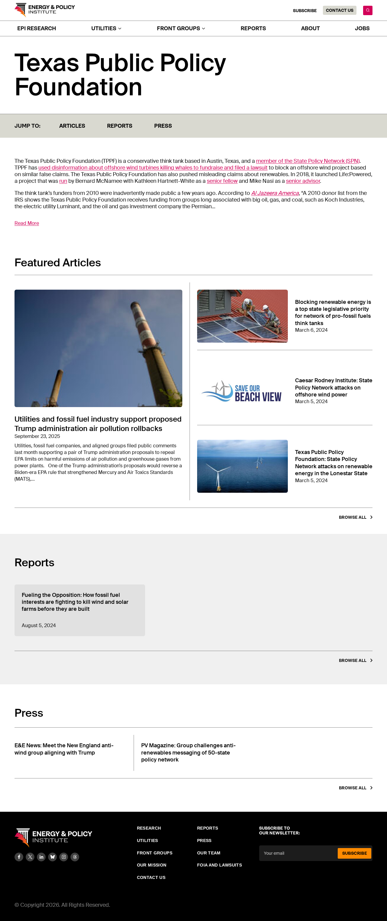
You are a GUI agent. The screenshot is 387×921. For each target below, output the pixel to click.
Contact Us (339, 10)
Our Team (209, 852)
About (310, 28)
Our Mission (152, 865)
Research (149, 828)
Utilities (147, 840)
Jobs (362, 28)
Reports (253, 28)
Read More (27, 223)
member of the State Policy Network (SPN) (307, 161)
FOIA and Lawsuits (219, 865)
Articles (72, 126)
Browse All (352, 517)
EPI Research (36, 28)
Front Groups (154, 852)
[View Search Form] (367, 10)
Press (163, 126)
